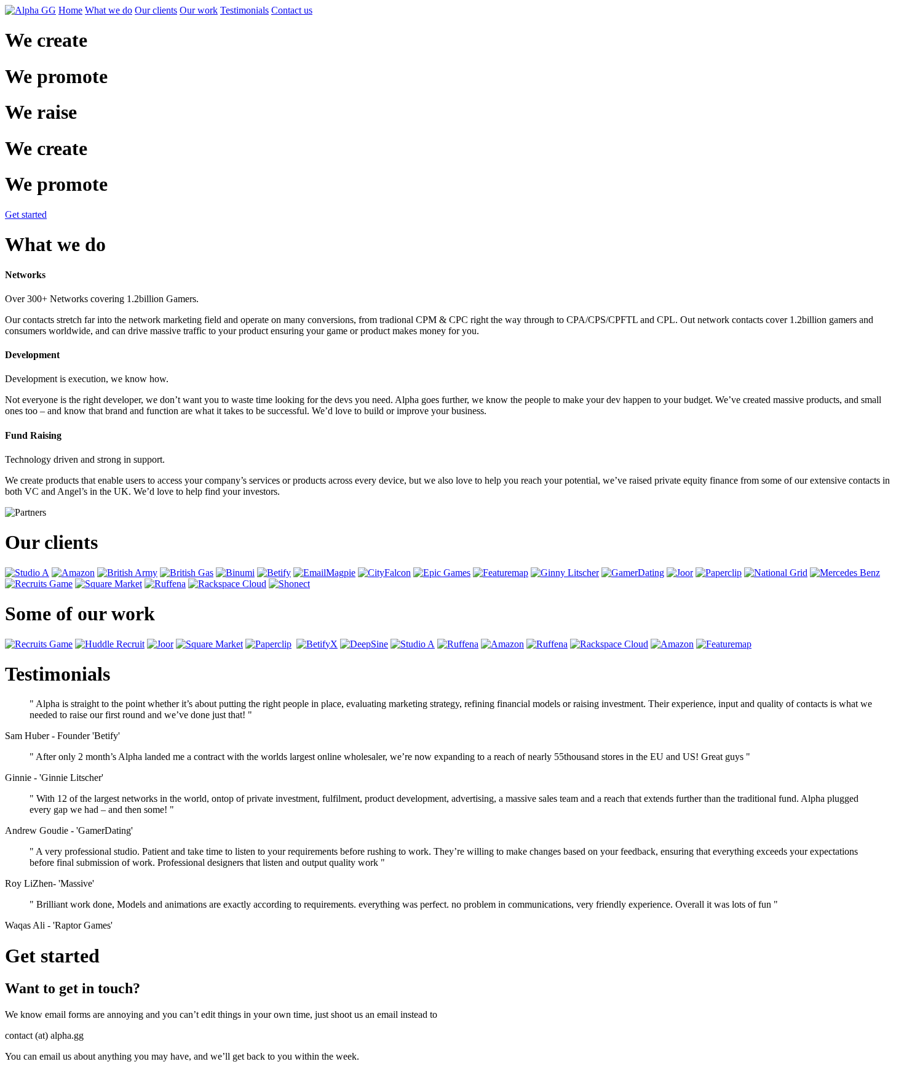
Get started (26, 214)
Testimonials (244, 10)
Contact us (291, 10)
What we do (108, 10)
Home (70, 10)
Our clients (156, 10)
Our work (199, 10)
